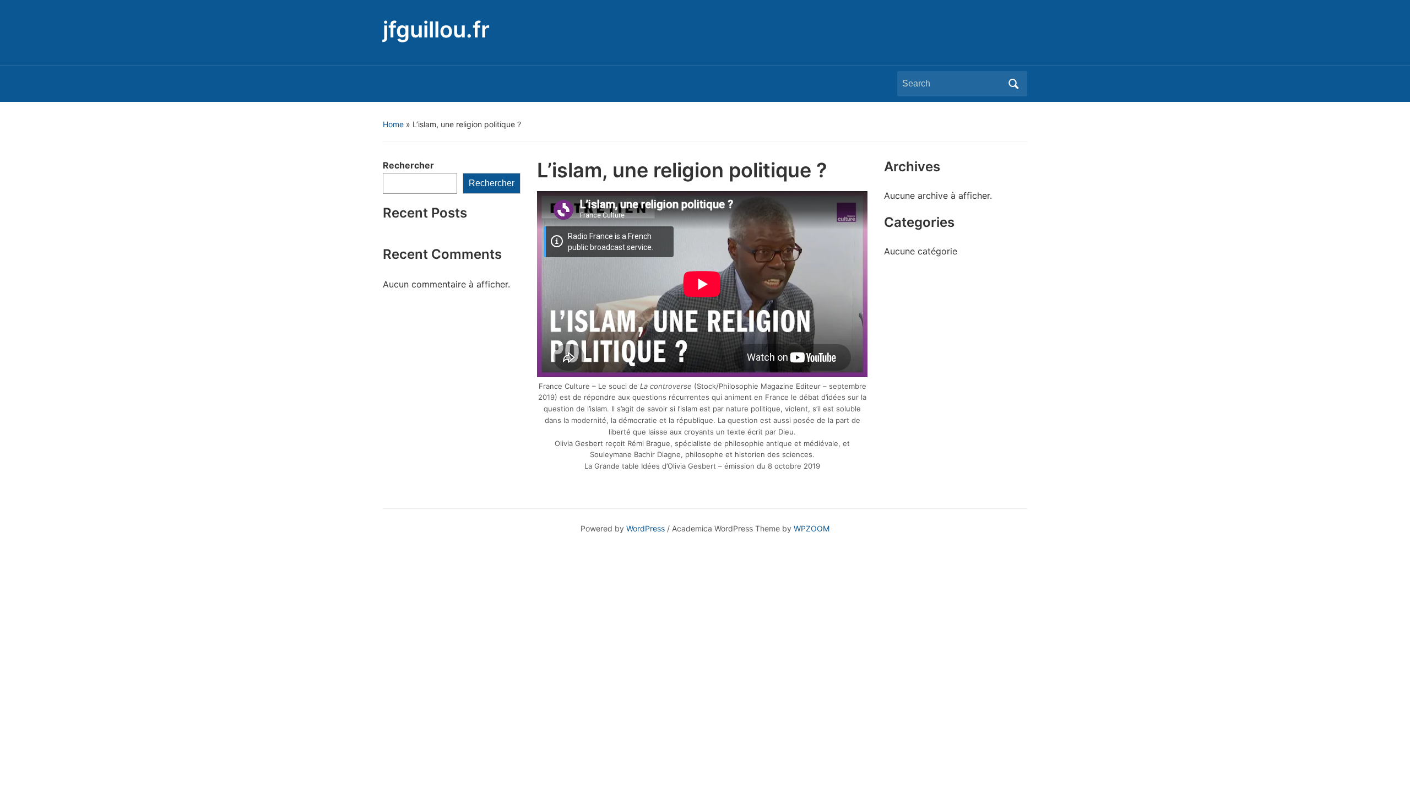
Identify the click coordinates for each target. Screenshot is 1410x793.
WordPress (645, 528)
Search (1013, 84)
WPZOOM (811, 528)
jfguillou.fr (436, 29)
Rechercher (408, 165)
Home (393, 124)
